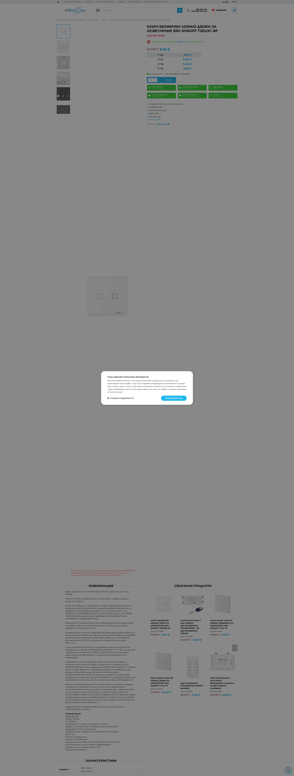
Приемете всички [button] (173, 398)
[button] (120, 398)
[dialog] (147, 388)
